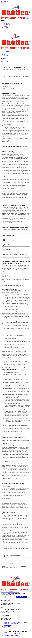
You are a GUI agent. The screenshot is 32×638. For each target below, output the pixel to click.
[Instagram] (2, 20)
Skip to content (4, 1)
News (5, 26)
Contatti (6, 27)
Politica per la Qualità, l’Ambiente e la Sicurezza (15, 622)
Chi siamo (6, 23)
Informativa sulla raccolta (10, 635)
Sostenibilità (7, 24)
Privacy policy (7, 626)
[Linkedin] (4, 20)
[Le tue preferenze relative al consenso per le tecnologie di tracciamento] (2, 635)
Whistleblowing (7, 625)
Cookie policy (7, 627)
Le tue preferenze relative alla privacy (17, 632)
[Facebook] (1, 20)
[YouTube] (5, 20)
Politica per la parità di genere (11, 623)
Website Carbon (21, 597)
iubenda (3, 565)
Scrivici (2, 607)
